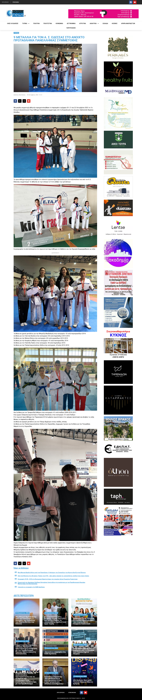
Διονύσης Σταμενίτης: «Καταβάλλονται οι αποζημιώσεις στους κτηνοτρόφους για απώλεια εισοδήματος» (54, 680)
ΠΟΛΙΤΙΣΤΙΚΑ (47, 23)
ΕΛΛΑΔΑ (105, 23)
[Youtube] (134, 2)
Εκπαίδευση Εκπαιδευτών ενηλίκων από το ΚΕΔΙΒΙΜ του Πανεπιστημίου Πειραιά (83, 651)
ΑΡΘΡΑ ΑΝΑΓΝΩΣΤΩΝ (128, 23)
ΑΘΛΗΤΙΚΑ (93, 23)
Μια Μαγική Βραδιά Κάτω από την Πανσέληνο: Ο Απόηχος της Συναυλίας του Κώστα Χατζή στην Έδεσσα (52, 572)
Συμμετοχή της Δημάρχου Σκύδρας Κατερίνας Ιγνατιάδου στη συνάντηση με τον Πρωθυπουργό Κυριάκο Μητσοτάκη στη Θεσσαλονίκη (51, 583)
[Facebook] (131, 2)
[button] (15, 101)
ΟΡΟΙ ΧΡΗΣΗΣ (5, 2)
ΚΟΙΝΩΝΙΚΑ (59, 23)
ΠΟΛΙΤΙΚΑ (36, 23)
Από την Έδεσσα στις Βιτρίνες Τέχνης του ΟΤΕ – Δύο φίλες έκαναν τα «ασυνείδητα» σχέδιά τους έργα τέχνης (53, 576)
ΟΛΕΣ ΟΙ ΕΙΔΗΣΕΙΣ (12, 23)
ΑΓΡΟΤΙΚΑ (82, 23)
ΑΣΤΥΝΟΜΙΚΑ (71, 23)
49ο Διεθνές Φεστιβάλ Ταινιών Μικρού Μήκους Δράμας (83, 682)
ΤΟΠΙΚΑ (24, 23)
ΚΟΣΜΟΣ (114, 23)
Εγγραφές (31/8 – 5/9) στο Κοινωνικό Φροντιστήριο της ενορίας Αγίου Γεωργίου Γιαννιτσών (47, 579)
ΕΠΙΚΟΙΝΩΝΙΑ (16, 2)
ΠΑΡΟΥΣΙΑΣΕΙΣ (71, 28)
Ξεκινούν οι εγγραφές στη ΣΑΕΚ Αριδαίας (31, 587)
